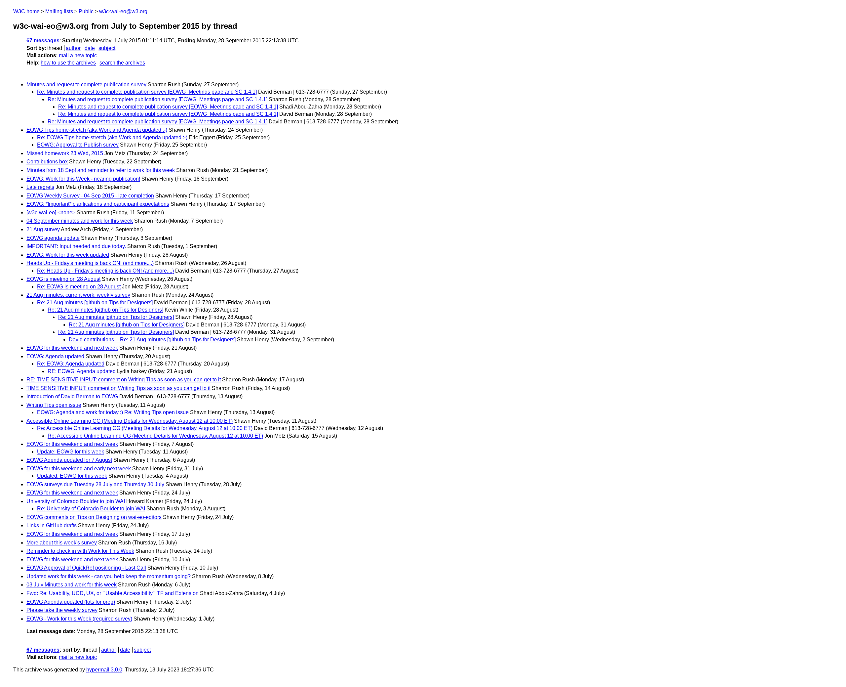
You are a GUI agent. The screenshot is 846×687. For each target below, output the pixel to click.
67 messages (42, 40)
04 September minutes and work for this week (79, 221)
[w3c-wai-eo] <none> (50, 212)
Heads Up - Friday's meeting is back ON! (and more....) (90, 263)
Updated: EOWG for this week (72, 476)
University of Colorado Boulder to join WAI (75, 501)
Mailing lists (59, 11)
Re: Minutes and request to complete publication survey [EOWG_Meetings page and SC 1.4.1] (147, 92)
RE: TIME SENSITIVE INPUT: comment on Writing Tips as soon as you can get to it (123, 379)
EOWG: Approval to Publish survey (78, 145)
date (90, 48)
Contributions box (47, 161)
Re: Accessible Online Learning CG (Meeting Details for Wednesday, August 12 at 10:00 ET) (144, 428)
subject (106, 48)
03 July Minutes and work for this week (71, 584)
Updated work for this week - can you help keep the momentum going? (108, 576)
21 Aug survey (43, 229)
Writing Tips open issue (53, 405)
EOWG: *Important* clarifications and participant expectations (97, 204)
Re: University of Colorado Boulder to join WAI (91, 508)
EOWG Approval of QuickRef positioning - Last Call (86, 568)
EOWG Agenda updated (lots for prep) (70, 602)
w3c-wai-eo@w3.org (123, 11)
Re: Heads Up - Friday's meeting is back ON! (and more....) (105, 271)
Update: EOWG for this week (70, 451)
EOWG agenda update (53, 238)
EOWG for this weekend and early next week (78, 468)
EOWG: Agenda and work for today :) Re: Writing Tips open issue (113, 412)
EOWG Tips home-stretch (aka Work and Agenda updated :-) (96, 130)
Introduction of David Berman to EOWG (72, 396)
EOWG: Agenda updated (55, 356)
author (73, 48)
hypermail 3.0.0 (104, 669)
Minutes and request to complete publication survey (86, 84)
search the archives (122, 62)
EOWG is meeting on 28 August (63, 279)
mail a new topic (78, 55)
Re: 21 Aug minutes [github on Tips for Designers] (95, 302)
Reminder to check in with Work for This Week (80, 551)
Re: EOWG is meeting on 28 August (79, 286)
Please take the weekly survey (61, 610)
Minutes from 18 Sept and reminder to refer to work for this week (100, 170)
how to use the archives (68, 62)
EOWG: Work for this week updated (67, 255)
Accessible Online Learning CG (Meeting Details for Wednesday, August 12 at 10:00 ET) (129, 421)
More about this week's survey (61, 542)
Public (86, 11)
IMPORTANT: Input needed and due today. (76, 246)
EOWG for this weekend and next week (72, 348)
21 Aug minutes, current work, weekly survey (78, 295)
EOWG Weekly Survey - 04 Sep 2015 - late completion (90, 195)
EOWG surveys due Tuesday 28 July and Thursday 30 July (95, 484)
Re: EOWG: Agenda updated (70, 363)
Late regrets (40, 187)
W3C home (26, 11)
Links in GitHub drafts (51, 525)
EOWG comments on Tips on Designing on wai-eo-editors (94, 517)
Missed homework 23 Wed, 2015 (64, 153)
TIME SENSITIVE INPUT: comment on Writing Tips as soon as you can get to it (118, 388)
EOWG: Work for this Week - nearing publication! (83, 179)
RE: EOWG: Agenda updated (82, 371)
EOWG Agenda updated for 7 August (69, 460)
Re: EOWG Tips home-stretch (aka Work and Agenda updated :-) (112, 137)
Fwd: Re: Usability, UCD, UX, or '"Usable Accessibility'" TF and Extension (112, 593)
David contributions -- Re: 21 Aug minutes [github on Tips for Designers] (152, 339)
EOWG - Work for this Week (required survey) (79, 619)
